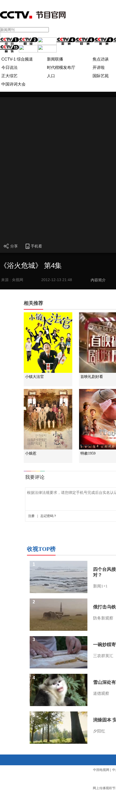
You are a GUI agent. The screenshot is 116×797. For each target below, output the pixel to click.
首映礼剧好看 (91, 377)
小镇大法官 (34, 377)
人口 (51, 75)
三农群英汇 (103, 656)
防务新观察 (103, 618)
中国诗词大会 (13, 84)
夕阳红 (99, 731)
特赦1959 (87, 453)
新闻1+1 (100, 586)
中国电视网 (101, 770)
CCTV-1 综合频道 (17, 59)
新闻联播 (55, 59)
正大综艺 (9, 75)
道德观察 (101, 693)
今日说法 (9, 67)
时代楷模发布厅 (61, 67)
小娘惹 (30, 453)
